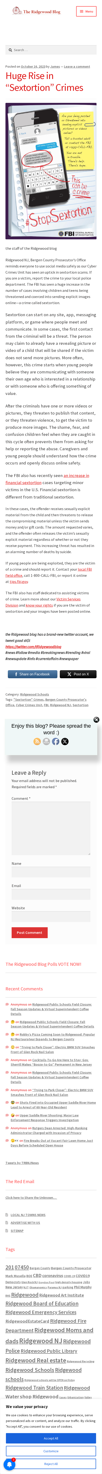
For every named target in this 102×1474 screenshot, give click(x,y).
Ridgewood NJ (60, 705)
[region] (51, 1436)
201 (9, 1267)
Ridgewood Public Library (49, 1351)
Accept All (51, 1438)
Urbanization (75, 1397)
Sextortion (80, 705)
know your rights (39, 605)
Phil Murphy (83, 1287)
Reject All (51, 1464)
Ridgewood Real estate (35, 1360)
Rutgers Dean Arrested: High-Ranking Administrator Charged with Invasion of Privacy (49, 1130)
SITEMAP (17, 1231)
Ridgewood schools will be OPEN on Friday (49, 1380)
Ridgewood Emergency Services (40, 1312)
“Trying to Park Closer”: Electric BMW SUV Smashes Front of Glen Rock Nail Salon (53, 1049)
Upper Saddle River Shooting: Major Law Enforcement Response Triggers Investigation (45, 1117)
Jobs (86, 1282)
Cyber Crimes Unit (29, 705)
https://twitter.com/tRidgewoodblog (33, 646)
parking (67, 1287)
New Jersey (14, 1287)
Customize (51, 1451)
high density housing (68, 1282)
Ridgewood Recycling (80, 1361)
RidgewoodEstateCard (27, 1321)
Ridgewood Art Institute (61, 1295)
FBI (46, 705)
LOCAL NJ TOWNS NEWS (28, 1215)
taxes (63, 1397)
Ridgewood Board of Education (42, 1303)
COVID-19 (69, 1276)
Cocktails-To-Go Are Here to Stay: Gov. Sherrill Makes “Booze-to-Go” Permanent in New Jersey (51, 1062)
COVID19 (83, 1275)
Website (18, 907)
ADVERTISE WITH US (25, 1222)
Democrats (13, 1282)
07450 (22, 1267)
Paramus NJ (55, 1287)
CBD (37, 1275)
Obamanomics (38, 1287)
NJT (26, 1287)
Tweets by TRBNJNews (22, 1163)
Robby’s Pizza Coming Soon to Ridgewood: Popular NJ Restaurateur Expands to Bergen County (53, 1036)
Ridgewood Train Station (34, 1387)
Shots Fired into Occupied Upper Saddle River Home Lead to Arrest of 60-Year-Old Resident (53, 1104)
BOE (29, 1276)
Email (16, 885)
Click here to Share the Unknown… (31, 1197)
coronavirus (52, 1275)
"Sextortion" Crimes (29, 699)
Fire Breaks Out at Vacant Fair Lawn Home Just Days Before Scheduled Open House (52, 1142)
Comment (21, 798)
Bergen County (40, 1268)
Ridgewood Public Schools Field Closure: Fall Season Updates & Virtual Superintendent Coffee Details (51, 1009)
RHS (7, 1295)
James (55, 66)
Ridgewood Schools (34, 694)
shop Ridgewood (39, 1396)
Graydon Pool (46, 1282)
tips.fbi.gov (19, 581)
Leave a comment (77, 66)
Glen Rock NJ (29, 1282)
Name (16, 863)
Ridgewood (25, 1294)
